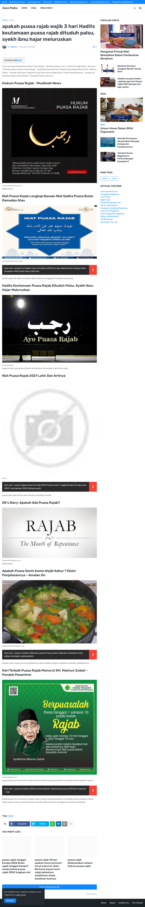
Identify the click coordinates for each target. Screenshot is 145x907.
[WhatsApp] (52, 823)
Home (4, 2)
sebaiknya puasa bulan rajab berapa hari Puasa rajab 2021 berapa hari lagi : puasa (129, 82)
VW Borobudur (106, 219)
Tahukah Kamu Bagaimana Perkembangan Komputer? (125, 157)
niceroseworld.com (109, 191)
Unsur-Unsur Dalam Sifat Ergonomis (116, 130)
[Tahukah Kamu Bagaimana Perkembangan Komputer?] (107, 157)
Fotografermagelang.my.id (122, 2)
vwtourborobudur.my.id (99, 2)
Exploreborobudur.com (79, 2)
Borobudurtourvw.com (101, 6)
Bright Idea (105, 200)
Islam (11, 20)
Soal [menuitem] (33, 8)
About (112, 903)
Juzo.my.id (47, 2)
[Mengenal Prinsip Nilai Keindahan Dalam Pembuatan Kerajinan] (121, 36)
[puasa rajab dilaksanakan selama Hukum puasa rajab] (82, 846)
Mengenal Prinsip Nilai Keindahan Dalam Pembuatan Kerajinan (119, 55)
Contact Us (124, 903)
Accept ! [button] (10, 900)
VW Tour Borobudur (109, 205)
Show (18, 60)
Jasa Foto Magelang (109, 211)
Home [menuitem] (24, 8)
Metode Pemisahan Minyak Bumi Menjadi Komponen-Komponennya (128, 142)
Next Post (91, 894)
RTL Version (137, 903)
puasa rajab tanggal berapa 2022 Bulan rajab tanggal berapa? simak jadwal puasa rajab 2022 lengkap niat (16, 866)
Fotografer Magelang (10, 6)
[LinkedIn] (58, 823)
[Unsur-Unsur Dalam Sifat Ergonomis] (121, 110)
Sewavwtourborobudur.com (57, 6)
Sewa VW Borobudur (109, 216)
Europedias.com (34, 2)
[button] (135, 8)
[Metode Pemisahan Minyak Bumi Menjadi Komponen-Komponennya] (107, 142)
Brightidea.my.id (60, 2)
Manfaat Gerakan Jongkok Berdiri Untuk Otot (129, 69)
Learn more (20, 895)
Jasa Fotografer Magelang (112, 213)
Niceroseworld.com (17, 2)
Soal (114, 178)
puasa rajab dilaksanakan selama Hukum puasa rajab (80, 862)
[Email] (64, 823)
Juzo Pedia (9, 8)
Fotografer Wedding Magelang (113, 208)
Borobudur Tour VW (109, 222)
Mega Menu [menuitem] (46, 8)
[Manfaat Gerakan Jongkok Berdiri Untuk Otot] (107, 69)
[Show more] (70, 823)
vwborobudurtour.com (80, 6)
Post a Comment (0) (49, 887)
